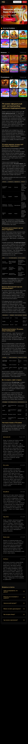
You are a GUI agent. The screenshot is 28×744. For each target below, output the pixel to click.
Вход (24, 1)
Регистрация (17, 1)
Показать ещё (23, 52)
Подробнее (9, 19)
